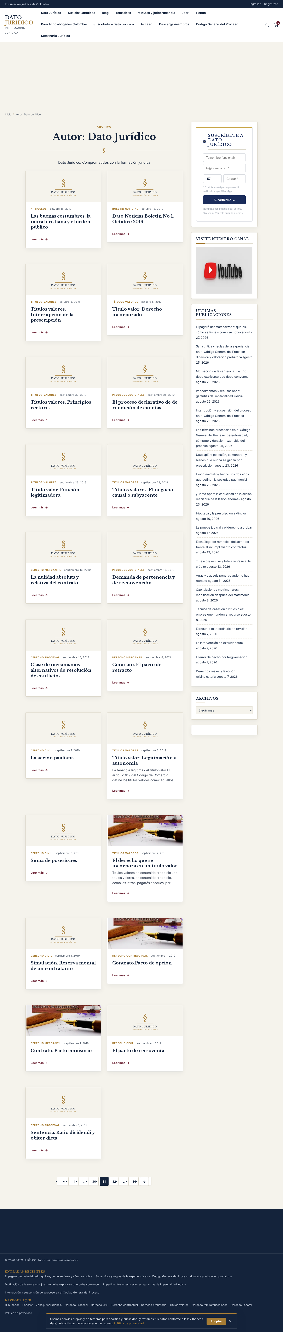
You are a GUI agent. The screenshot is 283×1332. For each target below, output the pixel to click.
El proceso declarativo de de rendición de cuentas (145, 404)
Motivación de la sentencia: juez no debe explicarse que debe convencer (52, 1284)
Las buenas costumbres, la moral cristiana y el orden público (61, 221)
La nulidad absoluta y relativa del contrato (55, 580)
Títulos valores (44, 301)
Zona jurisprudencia (49, 1305)
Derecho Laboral (241, 1305)
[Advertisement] (141, 81)
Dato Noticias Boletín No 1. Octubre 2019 (143, 218)
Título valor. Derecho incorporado (137, 311)
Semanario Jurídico (55, 36)
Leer (185, 13)
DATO (19, 20)
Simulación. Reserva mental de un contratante (63, 965)
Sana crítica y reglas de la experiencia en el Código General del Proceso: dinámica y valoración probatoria (222, 352)
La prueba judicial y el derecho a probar (224, 527)
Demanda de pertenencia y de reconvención (143, 580)
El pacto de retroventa (138, 1050)
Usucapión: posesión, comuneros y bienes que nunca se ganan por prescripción (221, 460)
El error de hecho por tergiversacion (221, 657)
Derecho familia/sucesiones (209, 1305)
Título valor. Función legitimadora (55, 492)
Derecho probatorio (153, 1305)
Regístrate (271, 4)
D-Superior (12, 1305)
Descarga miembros (174, 24)
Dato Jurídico (51, 13)
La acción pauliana (52, 758)
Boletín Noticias (125, 208)
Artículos (39, 208)
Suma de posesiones (54, 860)
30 (94, 1181)
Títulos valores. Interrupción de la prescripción (52, 314)
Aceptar (216, 1321)
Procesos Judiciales (128, 394)
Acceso (146, 24)
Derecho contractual (130, 955)
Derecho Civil (41, 750)
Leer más (39, 240)
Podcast (27, 1305)
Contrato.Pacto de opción (142, 963)
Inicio (8, 114)
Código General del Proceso (217, 24)
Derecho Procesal (45, 657)
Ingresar (255, 4)
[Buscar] (267, 25)
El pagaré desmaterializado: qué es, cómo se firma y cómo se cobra (48, 1276)
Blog (105, 13)
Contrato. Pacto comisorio (61, 1050)
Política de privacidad (18, 1313)
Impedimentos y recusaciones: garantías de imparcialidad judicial (144, 1284)
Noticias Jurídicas (81, 13)
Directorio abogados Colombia (64, 24)
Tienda (200, 13)
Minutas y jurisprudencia (156, 13)
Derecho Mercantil (46, 570)
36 (134, 1181)
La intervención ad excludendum (219, 643)
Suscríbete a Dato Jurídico (113, 24)
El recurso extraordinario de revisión (221, 629)
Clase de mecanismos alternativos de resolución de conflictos (61, 670)
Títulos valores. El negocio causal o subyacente (142, 492)
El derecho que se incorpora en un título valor (144, 863)
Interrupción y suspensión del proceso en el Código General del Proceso (52, 1292)
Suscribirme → (224, 200)
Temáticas (123, 13)
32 (114, 1181)
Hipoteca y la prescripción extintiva (221, 513)
